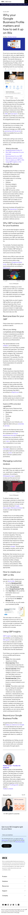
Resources (5, 886)
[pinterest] (13, 904)
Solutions (5, 881)
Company (5, 895)
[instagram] (8, 904)
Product (4, 876)
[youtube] (5, 904)
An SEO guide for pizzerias (11, 813)
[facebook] (3, 904)
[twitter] (16, 904)
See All (23, 794)
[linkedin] (18, 904)
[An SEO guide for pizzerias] (14, 804)
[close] (26, 909)
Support (4, 891)
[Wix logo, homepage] (4, 858)
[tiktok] (11, 904)
